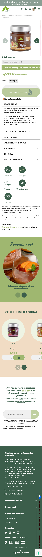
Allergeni (21, 148)
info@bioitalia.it (15, 494)
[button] (30, 9)
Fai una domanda (21, 160)
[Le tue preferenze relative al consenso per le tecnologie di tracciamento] (38, 553)
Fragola (13, 349)
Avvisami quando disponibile (22, 68)
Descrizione (21, 104)
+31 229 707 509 (15, 490)
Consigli (21, 154)
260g (13, 343)
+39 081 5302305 (16, 486)
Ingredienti (21, 137)
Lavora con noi (11, 522)
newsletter (19, 2)
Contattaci (10, 519)
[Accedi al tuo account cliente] (26, 10)
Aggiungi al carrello (18, 92)
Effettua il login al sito (12, 227)
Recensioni (6, 224)
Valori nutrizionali (21, 143)
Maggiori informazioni (21, 132)
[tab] (21, 104)
